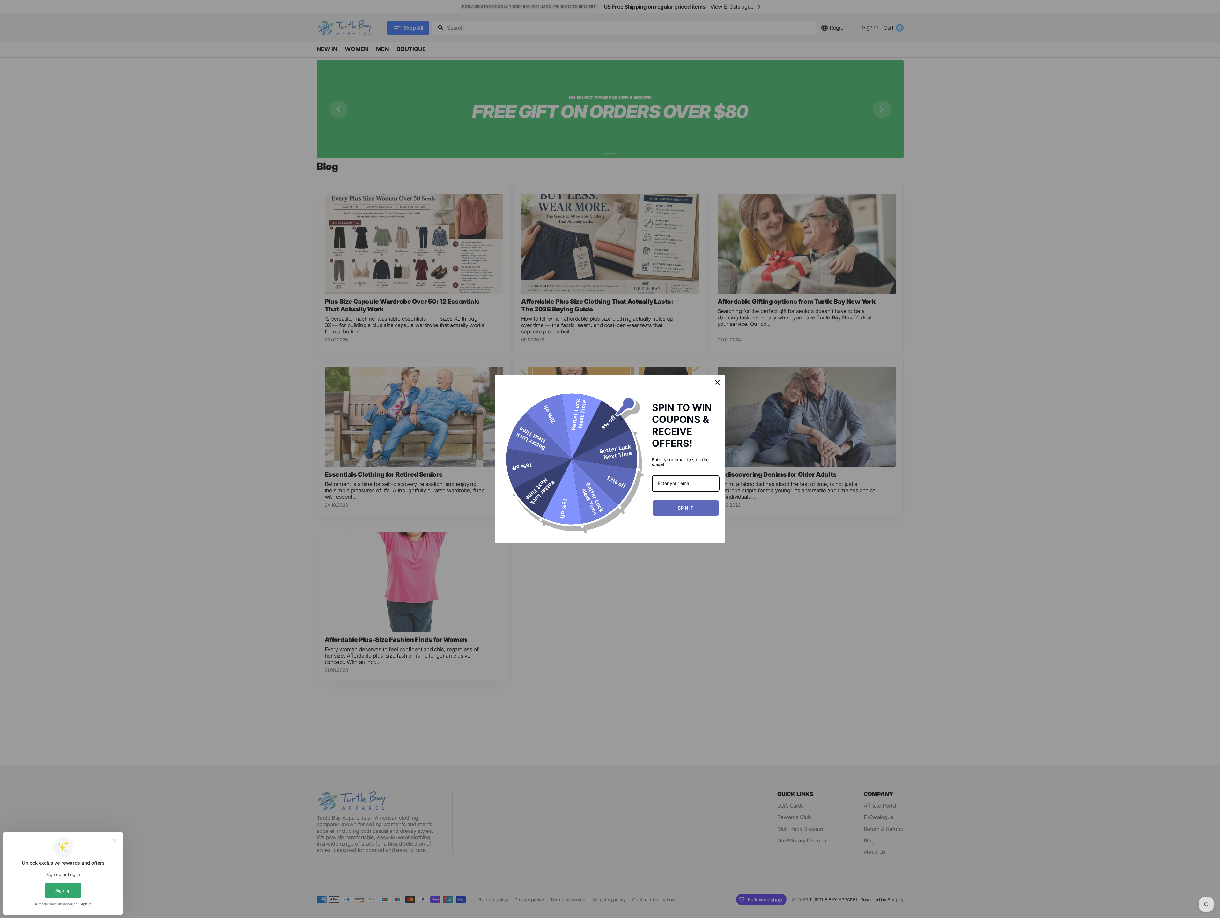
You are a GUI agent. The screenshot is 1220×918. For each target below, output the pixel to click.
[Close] (717, 382)
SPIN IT (685, 508)
